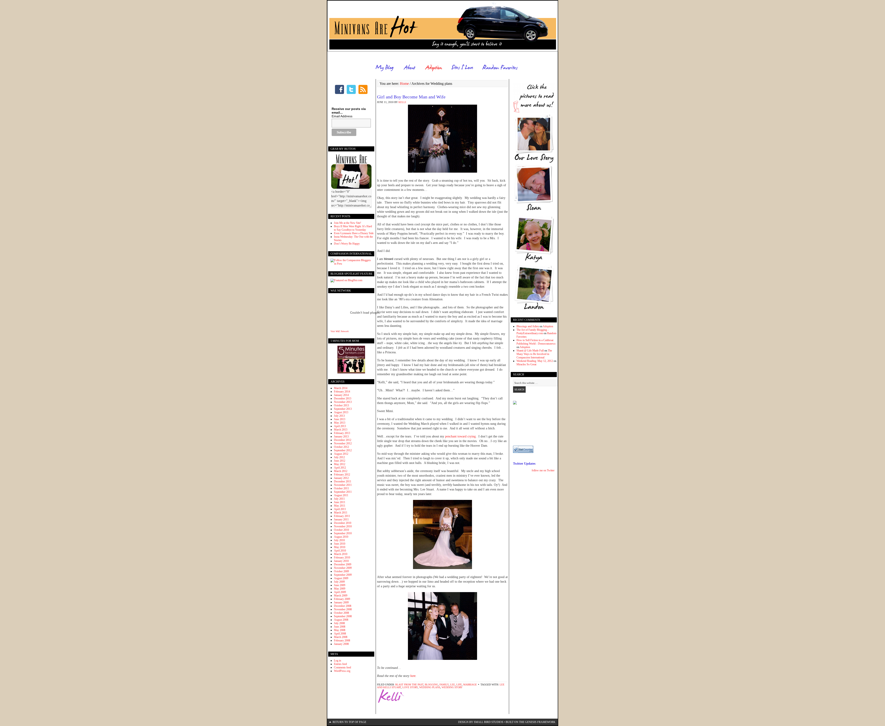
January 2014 (341, 395)
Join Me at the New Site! (347, 222)
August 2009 (341, 578)
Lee (452, 684)
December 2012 (342, 440)
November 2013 (343, 402)
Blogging (431, 684)
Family (444, 684)
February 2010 (342, 557)
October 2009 (341, 571)
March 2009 (340, 595)
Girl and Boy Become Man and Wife (411, 96)
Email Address (342, 116)
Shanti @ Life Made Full (530, 350)
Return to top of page (349, 722)
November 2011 (343, 485)
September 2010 (343, 533)
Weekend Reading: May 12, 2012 (534, 361)
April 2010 (340, 550)
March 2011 (340, 512)
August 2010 (341, 536)
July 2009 (339, 581)
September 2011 (343, 491)
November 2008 (343, 609)
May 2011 (339, 505)
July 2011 (339, 498)
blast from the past (409, 684)
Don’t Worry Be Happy (347, 243)
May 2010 (339, 547)
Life (459, 684)
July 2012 (339, 457)
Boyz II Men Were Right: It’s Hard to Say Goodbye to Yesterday (353, 228)
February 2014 (342, 391)
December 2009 (342, 564)
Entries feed (340, 664)
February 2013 (342, 433)
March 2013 (340, 429)
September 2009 (343, 574)
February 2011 (342, 516)
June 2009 (339, 585)
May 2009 (339, 588)
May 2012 (339, 464)
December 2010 (342, 523)
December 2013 (342, 398)
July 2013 (339, 415)
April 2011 (340, 509)
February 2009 (342, 599)
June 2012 (339, 460)
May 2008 (339, 630)
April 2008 (340, 633)
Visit (339, 331)
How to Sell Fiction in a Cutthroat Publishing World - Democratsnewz (535, 342)
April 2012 (340, 467)
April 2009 (340, 592)
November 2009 (343, 568)
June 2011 (339, 502)
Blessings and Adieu (527, 326)
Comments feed (342, 667)
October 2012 (341, 447)
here (413, 676)
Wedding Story (452, 687)
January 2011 (341, 519)
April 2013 (340, 426)
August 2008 (341, 619)
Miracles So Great (526, 364)
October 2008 (341, 612)
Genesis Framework (540, 722)
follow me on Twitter (543, 470)
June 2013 (339, 419)
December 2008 (342, 606)
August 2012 (341, 453)
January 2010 (341, 561)
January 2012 (341, 478)
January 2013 (341, 436)
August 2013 (341, 412)
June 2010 (339, 543)
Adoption (548, 326)
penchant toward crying (460, 436)
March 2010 (340, 554)
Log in (337, 660)
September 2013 (343, 408)
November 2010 (343, 526)
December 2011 (342, 481)
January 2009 (341, 602)
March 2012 (340, 471)
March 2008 (340, 637)
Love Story (410, 687)
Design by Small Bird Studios (480, 722)
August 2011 (341, 495)
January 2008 (341, 644)
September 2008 (343, 616)
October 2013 (341, 405)
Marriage (470, 684)
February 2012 (342, 474)
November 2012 (343, 443)
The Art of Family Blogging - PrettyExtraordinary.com (532, 331)
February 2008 (342, 640)
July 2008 (339, 623)
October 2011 (341, 488)
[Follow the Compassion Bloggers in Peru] (351, 263)
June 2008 (339, 626)
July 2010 (339, 540)
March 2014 (340, 388)
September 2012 (343, 450)
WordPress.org (342, 671)
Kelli (402, 102)
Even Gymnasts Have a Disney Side (354, 233)
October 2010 (341, 529)
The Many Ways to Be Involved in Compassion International (534, 354)
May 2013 (339, 422)
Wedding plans (429, 687)
